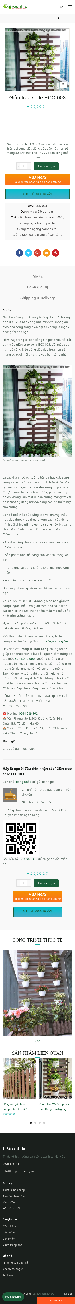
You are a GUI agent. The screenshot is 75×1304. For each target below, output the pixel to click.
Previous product (60, 18)
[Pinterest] (55, 253)
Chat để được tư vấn (37, 194)
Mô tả (37, 276)
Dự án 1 (37, 1040)
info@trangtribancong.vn (18, 1171)
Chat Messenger (13, 1269)
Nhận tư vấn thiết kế (15, 1262)
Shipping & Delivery (37, 298)
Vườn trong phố (12, 1245)
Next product (69, 18)
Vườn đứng (10, 1202)
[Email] (46, 253)
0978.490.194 (11, 1164)
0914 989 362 (28, 714)
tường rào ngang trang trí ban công (37, 235)
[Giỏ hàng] (61, 6)
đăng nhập (23, 782)
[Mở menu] (70, 7)
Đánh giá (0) (37, 287)
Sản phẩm (9, 1238)
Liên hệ (68, 1293)
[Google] (37, 253)
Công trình (9, 1226)
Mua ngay (56, 1300)
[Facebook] (19, 253)
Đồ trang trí (46, 212)
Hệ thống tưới (11, 1208)
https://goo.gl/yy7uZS (55, 641)
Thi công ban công (14, 1196)
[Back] (5, 18)
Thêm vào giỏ (46, 166)
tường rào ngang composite (36, 229)
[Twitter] (28, 253)
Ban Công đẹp (25, 659)
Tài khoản (9, 1275)
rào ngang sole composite (37, 223)
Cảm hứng (9, 1232)
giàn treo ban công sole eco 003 (40, 217)
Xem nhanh (32, 1061)
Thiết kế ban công (14, 1190)
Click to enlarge (63, 85)
